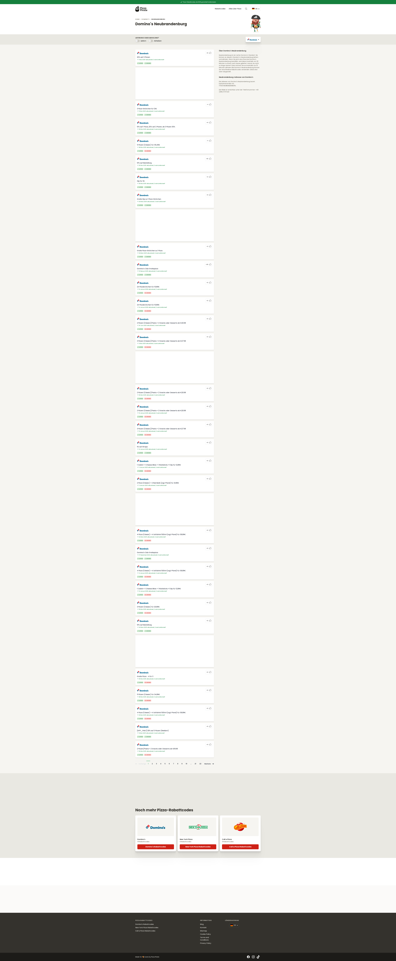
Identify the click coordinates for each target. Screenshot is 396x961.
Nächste (207, 764)
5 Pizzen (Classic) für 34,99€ (148, 694)
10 (186, 764)
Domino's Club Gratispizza (147, 552)
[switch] (137, 41)
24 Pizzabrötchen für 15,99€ (148, 287)
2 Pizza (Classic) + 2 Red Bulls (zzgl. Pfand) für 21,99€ (158, 483)
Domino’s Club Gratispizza (147, 268)
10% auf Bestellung (144, 163)
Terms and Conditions (204, 938)
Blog (202, 924)
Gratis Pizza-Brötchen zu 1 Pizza (149, 250)
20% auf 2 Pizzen (143, 57)
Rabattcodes (220, 9)
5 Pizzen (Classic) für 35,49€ (148, 145)
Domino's (145, 19)
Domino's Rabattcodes (156, 847)
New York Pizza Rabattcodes (197, 847)
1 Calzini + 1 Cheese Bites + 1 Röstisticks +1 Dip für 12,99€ (159, 465)
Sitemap (203, 931)
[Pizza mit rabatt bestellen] (141, 9)
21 (195, 764)
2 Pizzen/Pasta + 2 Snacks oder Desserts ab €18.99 (157, 749)
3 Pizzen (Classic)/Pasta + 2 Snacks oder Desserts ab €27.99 (161, 341)
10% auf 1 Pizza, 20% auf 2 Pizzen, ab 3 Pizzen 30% (156, 127)
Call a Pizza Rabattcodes (240, 847)
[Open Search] (246, 8)
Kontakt (203, 927)
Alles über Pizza (235, 9)
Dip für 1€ (141, 181)
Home (137, 19)
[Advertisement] (174, 83)
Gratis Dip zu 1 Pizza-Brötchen (149, 199)
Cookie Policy (205, 934)
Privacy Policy (205, 943)
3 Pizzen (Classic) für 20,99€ (148, 607)
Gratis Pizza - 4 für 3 (145, 676)
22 (200, 764)
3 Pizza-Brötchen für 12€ (147, 108)
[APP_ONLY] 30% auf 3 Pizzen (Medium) (153, 730)
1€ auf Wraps (142, 447)
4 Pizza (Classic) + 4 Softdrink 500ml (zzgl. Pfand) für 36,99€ (161, 534)
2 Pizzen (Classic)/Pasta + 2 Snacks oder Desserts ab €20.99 (161, 323)
